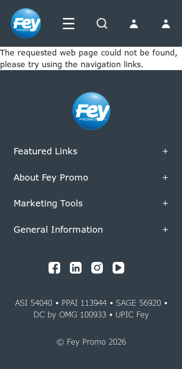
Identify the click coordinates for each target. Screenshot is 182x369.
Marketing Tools (91, 128)
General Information (91, 229)
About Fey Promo (91, 177)
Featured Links (91, 151)
